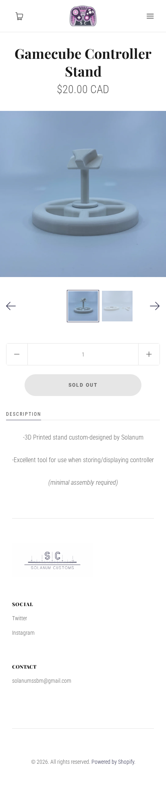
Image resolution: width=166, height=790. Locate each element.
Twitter (19, 618)
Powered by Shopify (112, 762)
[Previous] (11, 306)
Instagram (23, 632)
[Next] (155, 306)
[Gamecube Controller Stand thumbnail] (83, 306)
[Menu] (150, 16)
